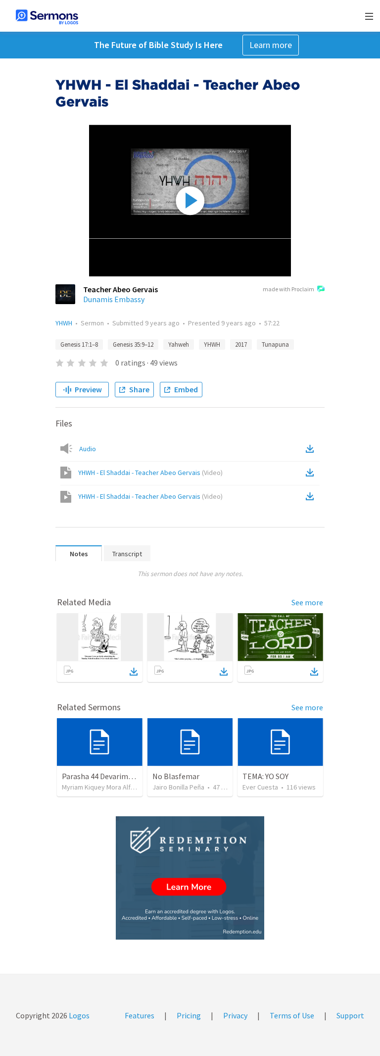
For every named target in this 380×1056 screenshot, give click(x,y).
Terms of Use (292, 1015)
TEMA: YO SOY (265, 776)
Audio (87, 448)
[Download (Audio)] (312, 448)
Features (139, 1015)
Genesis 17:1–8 (79, 344)
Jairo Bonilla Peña (178, 787)
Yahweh (178, 344)
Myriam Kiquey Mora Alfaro (101, 787)
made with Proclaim (288, 289)
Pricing (189, 1015)
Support (350, 1015)
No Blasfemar (175, 776)
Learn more (270, 45)
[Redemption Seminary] (190, 878)
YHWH (63, 322)
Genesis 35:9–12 (133, 344)
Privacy (235, 1015)
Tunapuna (275, 344)
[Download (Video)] (312, 472)
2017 (241, 344)
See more (307, 602)
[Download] (134, 671)
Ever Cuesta (260, 787)
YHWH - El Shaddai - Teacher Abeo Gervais (150, 472)
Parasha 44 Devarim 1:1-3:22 (108, 776)
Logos (78, 1015)
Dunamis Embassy (113, 299)
